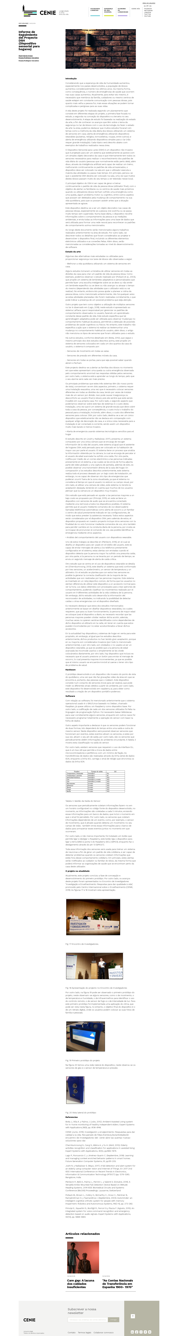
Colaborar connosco (104, 1332)
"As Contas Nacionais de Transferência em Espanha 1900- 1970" (117, 1284)
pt (148, 6)
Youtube (147, 16)
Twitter (147, 14)
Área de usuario (149, 3)
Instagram (148, 10)
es (145, 6)
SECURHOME (23, 23)
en (150, 6)
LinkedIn (147, 12)
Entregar (113, 1320)
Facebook (148, 8)
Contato (72, 1332)
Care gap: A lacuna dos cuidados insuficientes (80, 1284)
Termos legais (84, 1332)
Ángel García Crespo (26, 56)
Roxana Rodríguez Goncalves (29, 58)
